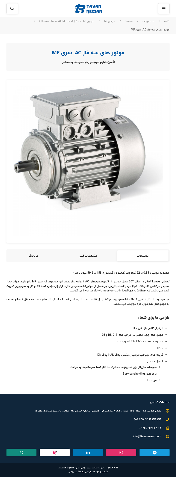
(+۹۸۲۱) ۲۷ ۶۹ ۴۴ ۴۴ (147, 419)
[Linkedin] (88, 452)
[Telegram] (155, 452)
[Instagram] (121, 452)
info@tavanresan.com (147, 436)
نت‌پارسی (72, 472)
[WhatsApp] (21, 452)
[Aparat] (55, 452)
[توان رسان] (88, 8)
